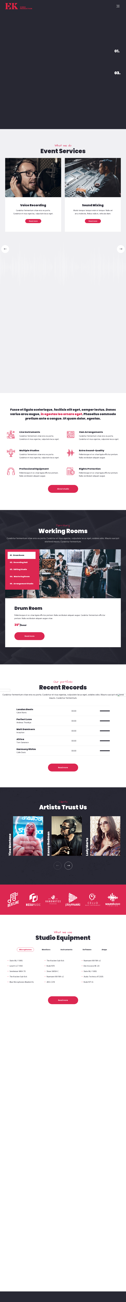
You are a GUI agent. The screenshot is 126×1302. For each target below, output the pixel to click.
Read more (20, 71)
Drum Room (17, 555)
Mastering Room (20, 576)
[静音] (97, 710)
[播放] (68, 710)
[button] (5, 249)
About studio (63, 489)
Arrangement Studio (21, 583)
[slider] (105, 711)
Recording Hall (19, 562)
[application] (87, 708)
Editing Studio (18, 569)
